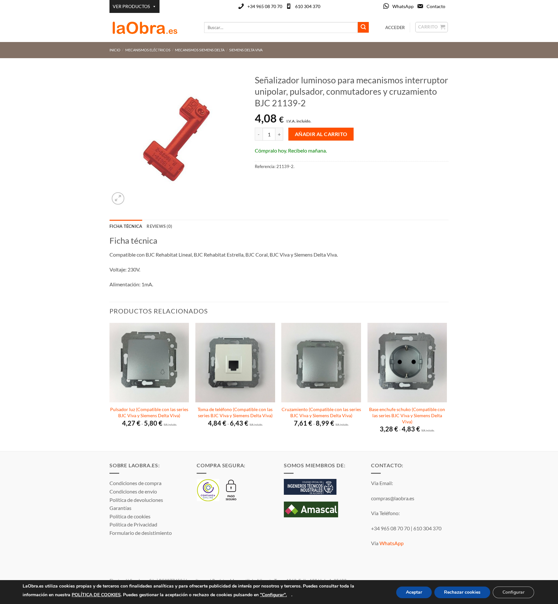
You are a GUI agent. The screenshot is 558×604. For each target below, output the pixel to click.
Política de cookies (129, 516)
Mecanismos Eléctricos (147, 50)
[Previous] (110, 386)
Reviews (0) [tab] (159, 226)
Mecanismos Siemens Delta (199, 50)
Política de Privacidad (133, 524)
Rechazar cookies (462, 592)
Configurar (513, 592)
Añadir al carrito (321, 134)
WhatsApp (403, 6)
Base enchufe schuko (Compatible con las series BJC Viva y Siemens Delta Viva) (407, 415)
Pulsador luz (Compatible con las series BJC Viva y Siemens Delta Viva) (149, 412)
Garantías (120, 508)
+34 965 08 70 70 (264, 6)
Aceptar (414, 592)
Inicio (114, 50)
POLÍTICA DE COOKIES (96, 594)
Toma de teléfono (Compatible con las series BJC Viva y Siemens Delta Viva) (235, 412)
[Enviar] (363, 27)
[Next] (446, 386)
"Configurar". (273, 594)
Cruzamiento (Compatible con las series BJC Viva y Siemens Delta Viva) (321, 412)
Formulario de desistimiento (140, 533)
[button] (118, 198)
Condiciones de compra (135, 483)
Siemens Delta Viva (246, 50)
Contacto (436, 6)
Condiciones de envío (133, 491)
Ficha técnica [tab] (125, 226)
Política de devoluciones (136, 500)
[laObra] (151, 27)
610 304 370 (307, 6)
